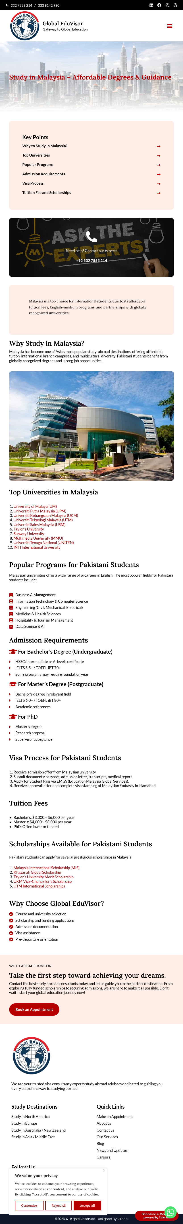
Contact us (105, 1130)
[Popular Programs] (159, 165)
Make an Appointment (115, 1116)
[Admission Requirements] (159, 174)
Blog (100, 1143)
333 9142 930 (48, 5)
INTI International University (37, 547)
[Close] (104, 1170)
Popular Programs (37, 164)
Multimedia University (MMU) (38, 538)
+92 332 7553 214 (91, 260)
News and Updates (112, 1150)
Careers (103, 1157)
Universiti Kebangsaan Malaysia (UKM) (46, 515)
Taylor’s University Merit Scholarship (43, 877)
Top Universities (36, 155)
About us (104, 1123)
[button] (170, 26)
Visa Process (33, 183)
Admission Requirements (43, 173)
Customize (29, 1206)
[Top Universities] (159, 156)
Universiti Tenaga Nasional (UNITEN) (44, 542)
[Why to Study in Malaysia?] (159, 146)
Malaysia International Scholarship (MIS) (46, 867)
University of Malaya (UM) (35, 506)
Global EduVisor (63, 23)
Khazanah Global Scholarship (37, 872)
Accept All (87, 1206)
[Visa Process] (159, 184)
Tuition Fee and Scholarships (46, 192)
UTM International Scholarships (39, 886)
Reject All (59, 1206)
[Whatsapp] (170, 1212)
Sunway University (29, 533)
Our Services (107, 1137)
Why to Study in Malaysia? (44, 145)
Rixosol (123, 1219)
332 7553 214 (21, 5)
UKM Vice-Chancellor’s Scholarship (43, 881)
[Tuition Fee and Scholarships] (159, 193)
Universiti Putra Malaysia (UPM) (40, 511)
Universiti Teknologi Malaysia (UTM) (43, 520)
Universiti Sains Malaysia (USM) (39, 524)
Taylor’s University (29, 529)
